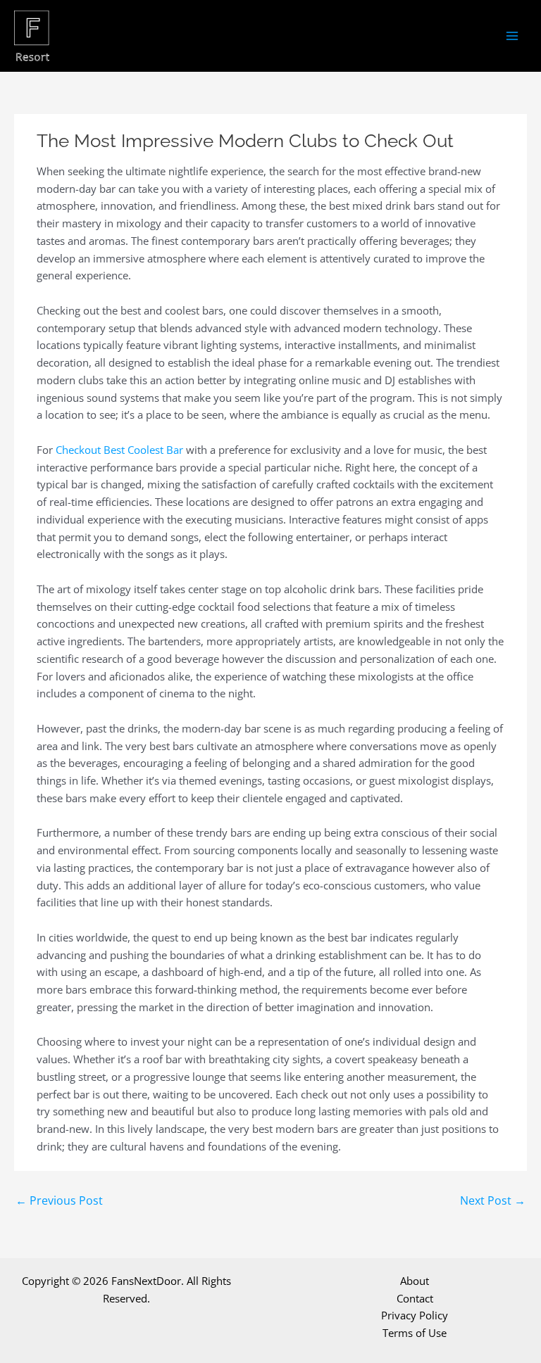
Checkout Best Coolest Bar (119, 450)
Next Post (493, 1200)
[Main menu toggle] (512, 36)
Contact (415, 1298)
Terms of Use (415, 1333)
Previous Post (59, 1200)
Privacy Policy (414, 1315)
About (414, 1281)
